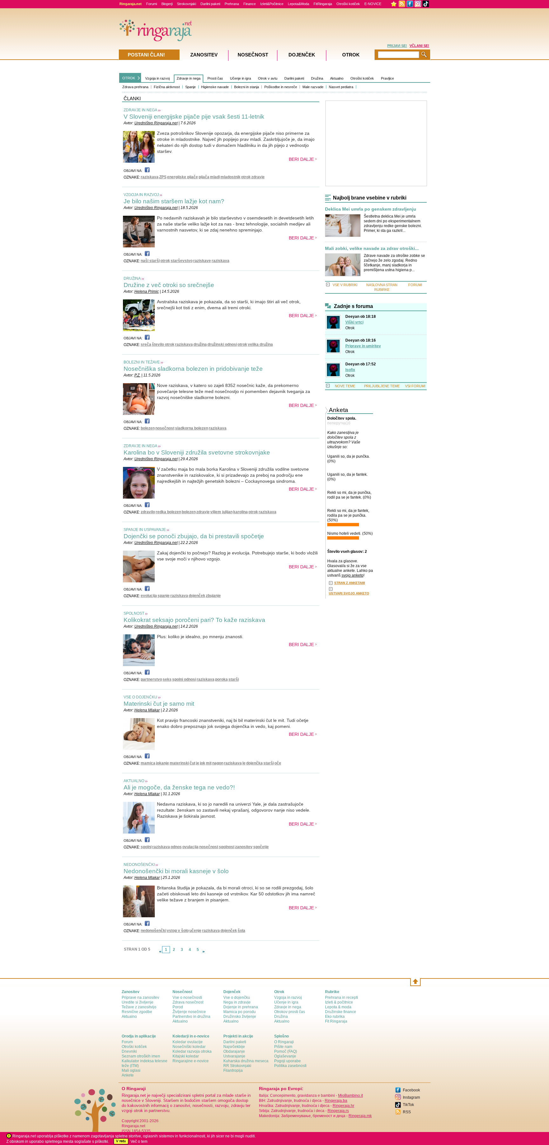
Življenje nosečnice (189, 1012)
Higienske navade (215, 87)
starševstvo (182, 260)
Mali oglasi (131, 1070)
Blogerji (167, 4)
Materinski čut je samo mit (159, 703)
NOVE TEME (345, 386)
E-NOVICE (372, 4)
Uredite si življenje (137, 1002)
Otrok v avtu (267, 78)
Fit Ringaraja (336, 1021)
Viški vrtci (354, 322)
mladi (215, 177)
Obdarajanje (234, 1051)
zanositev (244, 847)
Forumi (151, 4)
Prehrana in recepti (341, 997)
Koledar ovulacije (188, 1042)
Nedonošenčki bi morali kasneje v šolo (176, 871)
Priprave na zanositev (140, 997)
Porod (178, 1007)
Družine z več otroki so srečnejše (169, 285)
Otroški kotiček (348, 4)
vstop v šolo (178, 930)
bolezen (148, 428)
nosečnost (164, 428)
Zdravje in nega (188, 78)
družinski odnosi (222, 344)
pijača (204, 177)
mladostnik (230, 177)
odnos (176, 847)
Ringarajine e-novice (191, 1061)
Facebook (411, 1090)
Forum (127, 1042)
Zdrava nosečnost (188, 1002)
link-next (204, 951)
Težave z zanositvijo (139, 1007)
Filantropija (233, 1070)
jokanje (162, 763)
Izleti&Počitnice (271, 4)
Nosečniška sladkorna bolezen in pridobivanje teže (193, 368)
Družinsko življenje (239, 1016)
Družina (317, 78)
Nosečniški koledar (189, 1046)
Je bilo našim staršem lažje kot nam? (174, 201)
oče (277, 763)
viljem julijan (221, 512)
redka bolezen (168, 512)
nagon (217, 763)
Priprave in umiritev (363, 346)
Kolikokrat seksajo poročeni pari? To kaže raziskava (194, 620)
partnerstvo (151, 679)
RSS (407, 1112)
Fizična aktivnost (167, 87)
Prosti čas (215, 78)
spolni (146, 847)
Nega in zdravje (237, 1002)
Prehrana (232, 4)
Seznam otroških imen (141, 1056)
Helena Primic (146, 291)
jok (202, 763)
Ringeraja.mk (360, 1116)
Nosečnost (253, 54)
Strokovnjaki (186, 4)
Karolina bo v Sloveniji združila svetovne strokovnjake (197, 452)
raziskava (150, 177)
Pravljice (387, 78)
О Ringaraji (284, 1042)
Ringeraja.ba (336, 1100)
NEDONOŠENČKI (139, 864)
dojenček (197, 595)
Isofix (350, 370)
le (244, 763)
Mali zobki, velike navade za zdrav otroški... (372, 248)
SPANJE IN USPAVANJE (145, 529)
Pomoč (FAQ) (285, 1051)
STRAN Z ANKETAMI (349, 583)
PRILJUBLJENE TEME (382, 386)
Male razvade (312, 87)
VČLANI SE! (419, 46)
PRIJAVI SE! (397, 46)
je (197, 763)
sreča (146, 344)
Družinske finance (340, 1012)
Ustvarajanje (234, 1056)
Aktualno (336, 78)
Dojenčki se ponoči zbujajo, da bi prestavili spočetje (194, 536)
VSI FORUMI (415, 386)
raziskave (202, 260)
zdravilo (148, 512)
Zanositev (204, 54)
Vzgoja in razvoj (157, 78)
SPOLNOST (134, 613)
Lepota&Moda (298, 4)
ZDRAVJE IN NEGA (140, 110)
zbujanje (213, 595)
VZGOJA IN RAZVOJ (141, 195)
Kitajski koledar (186, 1056)
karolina (240, 512)
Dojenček (301, 54)
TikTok (408, 1104)
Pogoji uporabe (287, 1061)
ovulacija (190, 847)
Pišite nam (283, 1046)
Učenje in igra (240, 78)
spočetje (261, 847)
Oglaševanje (285, 1056)
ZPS (162, 177)
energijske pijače (182, 177)
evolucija (149, 595)
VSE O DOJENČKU (140, 697)
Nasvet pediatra (341, 87)
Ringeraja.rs (338, 1111)
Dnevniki (129, 1051)
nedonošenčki (153, 930)
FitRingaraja (323, 4)
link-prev (160, 951)
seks (167, 679)
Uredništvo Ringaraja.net (156, 123)
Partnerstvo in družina (191, 1016)
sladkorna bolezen (191, 428)
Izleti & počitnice (339, 1002)
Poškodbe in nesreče (280, 87)
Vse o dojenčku (236, 997)
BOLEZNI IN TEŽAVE (142, 362)
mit (209, 763)
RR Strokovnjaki (237, 1065)
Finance (249, 4)
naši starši (150, 260)
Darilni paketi (210, 4)
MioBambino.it (350, 1095)
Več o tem (139, 1141)
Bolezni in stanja (246, 87)
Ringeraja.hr (343, 1105)
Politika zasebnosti (290, 1065)
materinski (179, 763)
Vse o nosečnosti (187, 997)
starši (233, 679)
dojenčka (254, 763)
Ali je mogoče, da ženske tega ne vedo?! (179, 787)
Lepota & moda (338, 1007)
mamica (148, 763)
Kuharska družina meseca (245, 1061)
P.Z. (137, 375)
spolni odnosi (184, 679)
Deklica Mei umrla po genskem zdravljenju (370, 209)
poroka (221, 679)
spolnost (226, 847)
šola (241, 930)
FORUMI (415, 285)
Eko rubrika (335, 1016)
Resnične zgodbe (137, 1012)
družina (200, 344)
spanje (164, 595)
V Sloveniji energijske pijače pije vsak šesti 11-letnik (194, 116)
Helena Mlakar (147, 710)
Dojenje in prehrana (240, 1007)
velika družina (260, 344)
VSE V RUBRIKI (345, 285)
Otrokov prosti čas (289, 1012)
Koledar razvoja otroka (192, 1051)
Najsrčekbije (234, 1046)
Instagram (411, 1097)
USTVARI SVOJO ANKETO (349, 593)
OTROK (128, 78)
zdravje (258, 177)
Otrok (350, 328)
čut (192, 763)
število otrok (163, 344)
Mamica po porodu (239, 1012)
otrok (246, 177)
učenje (195, 930)
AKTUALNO (134, 781)
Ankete (128, 1075)
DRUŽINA (132, 278)
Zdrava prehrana (135, 87)
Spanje (190, 87)
